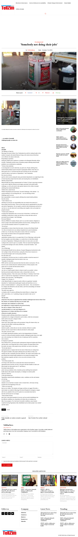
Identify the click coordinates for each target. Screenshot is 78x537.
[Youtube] (9, 433)
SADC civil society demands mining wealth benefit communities (62, 129)
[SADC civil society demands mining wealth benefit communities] (73, 130)
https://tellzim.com (7, 427)
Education (63, 487)
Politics (4, 487)
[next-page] (74, 101)
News (22, 487)
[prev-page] (71, 101)
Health (43, 487)
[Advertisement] (39, 26)
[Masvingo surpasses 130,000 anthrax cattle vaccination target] (73, 155)
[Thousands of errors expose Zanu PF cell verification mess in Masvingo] (66, 112)
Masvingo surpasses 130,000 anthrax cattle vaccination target (62, 155)
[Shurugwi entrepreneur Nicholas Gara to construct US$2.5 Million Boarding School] (73, 146)
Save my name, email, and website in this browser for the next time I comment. (20, 461)
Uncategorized (39, 42)
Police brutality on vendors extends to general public (14, 418)
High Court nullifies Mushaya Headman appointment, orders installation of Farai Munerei (62, 163)
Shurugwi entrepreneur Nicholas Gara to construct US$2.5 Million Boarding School (62, 146)
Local (8, 409)
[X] (6, 433)
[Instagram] (6, 513)
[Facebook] (4, 433)
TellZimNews (31, 50)
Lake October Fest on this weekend (37, 418)
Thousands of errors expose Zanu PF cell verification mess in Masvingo (66, 119)
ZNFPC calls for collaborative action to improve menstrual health (62, 138)
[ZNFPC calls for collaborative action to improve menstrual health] (73, 138)
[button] (45, 13)
